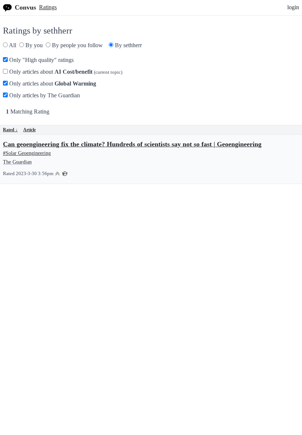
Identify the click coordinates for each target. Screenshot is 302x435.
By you (33, 45)
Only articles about (65, 72)
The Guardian (17, 162)
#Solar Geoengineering (27, 153)
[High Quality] (57, 173)
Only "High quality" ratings (41, 60)
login (293, 7)
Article (29, 129)
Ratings (48, 7)
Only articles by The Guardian (44, 95)
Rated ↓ (10, 129)
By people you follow (76, 45)
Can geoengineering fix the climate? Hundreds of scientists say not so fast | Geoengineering (132, 144)
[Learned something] (65, 173)
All (12, 45)
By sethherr (127, 45)
